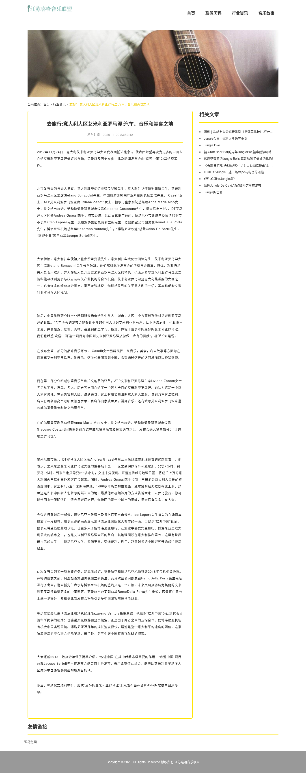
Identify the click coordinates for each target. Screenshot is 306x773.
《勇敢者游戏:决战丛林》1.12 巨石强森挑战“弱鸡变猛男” (239, 165)
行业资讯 (240, 13)
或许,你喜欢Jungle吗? (219, 178)
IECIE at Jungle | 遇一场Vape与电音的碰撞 (234, 172)
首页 (191, 13)
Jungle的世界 (213, 192)
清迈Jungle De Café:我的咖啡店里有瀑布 (232, 185)
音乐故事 (266, 13)
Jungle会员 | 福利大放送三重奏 (225, 138)
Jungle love (212, 145)
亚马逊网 (30, 741)
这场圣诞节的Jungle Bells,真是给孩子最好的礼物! (238, 158)
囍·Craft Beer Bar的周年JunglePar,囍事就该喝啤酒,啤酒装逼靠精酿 (239, 151)
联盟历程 (213, 13)
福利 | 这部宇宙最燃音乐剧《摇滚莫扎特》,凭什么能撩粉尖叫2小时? (239, 131)
